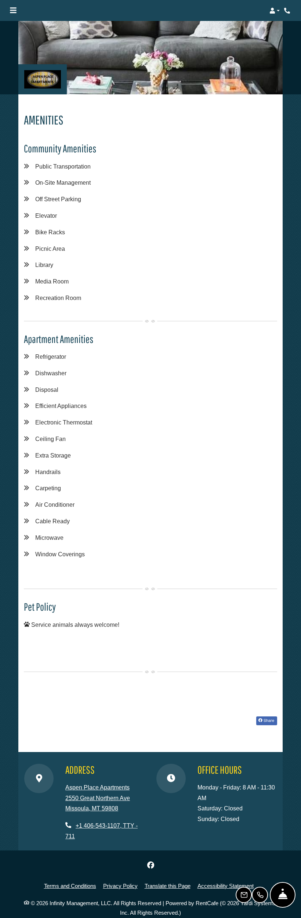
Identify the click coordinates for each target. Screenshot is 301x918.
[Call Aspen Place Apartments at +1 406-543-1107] (287, 11)
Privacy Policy (120, 885)
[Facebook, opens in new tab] (150, 865)
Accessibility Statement (225, 885)
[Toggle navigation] (13, 11)
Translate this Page (168, 885)
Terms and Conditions (70, 885)
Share (268, 720)
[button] (274, 11)
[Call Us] (260, 895)
